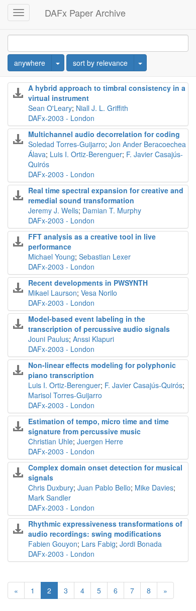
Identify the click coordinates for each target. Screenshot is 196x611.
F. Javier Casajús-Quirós (143, 385)
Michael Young (51, 257)
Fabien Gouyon (52, 544)
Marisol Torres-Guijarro (65, 395)
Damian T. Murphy (111, 210)
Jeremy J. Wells (53, 210)
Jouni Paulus (48, 339)
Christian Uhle (50, 441)
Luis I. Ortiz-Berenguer (86, 154)
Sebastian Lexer (105, 257)
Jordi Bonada (141, 544)
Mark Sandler (49, 498)
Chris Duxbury (50, 487)
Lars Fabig (98, 544)
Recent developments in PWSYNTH (88, 283)
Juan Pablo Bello (104, 487)
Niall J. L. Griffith (102, 108)
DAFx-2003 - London (61, 118)
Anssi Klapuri (93, 339)
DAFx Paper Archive (85, 12)
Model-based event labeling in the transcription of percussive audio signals (99, 324)
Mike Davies (154, 487)
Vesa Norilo (99, 293)
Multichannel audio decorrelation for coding (104, 134)
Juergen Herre (100, 441)
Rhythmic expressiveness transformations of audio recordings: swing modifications (105, 529)
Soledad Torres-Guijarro (66, 144)
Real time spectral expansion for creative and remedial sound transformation (105, 195)
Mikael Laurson (52, 293)
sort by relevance (100, 63)
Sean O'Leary (50, 108)
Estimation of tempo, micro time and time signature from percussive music (98, 426)
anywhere (29, 63)
